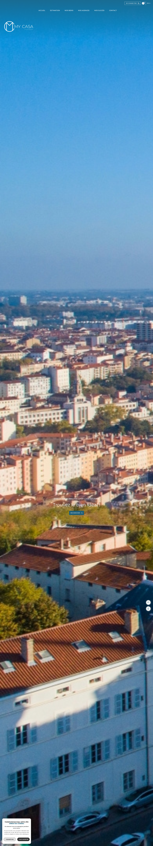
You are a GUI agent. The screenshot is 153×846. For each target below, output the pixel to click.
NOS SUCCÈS (99, 10)
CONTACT (113, 10)
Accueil (42, 10)
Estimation (55, 10)
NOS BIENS (69, 10)
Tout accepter (23, 839)
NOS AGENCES (84, 10)
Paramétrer (10, 839)
